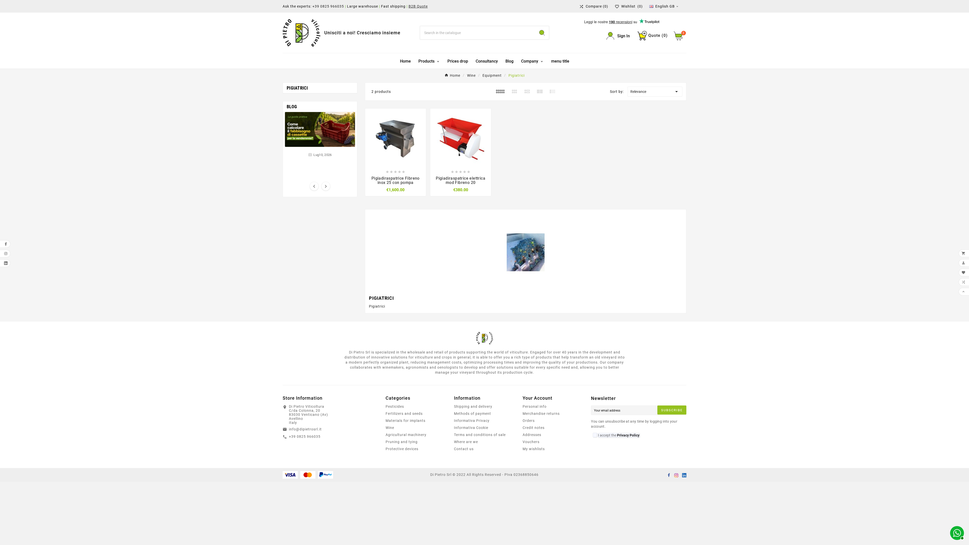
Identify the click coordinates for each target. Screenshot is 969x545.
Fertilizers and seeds (404, 414)
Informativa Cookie (471, 428)
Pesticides (395, 406)
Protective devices (402, 449)
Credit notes (534, 428)
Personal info (535, 406)
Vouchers (531, 442)
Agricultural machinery (406, 435)
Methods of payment (472, 414)
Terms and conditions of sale (480, 435)
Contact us (464, 449)
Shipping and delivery (473, 406)
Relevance (655, 92)
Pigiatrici (297, 88)
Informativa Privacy (472, 421)
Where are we (466, 442)
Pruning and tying (402, 442)
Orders (529, 421)
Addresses (532, 435)
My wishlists (534, 449)
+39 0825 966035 (328, 6)
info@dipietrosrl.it (305, 429)
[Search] (542, 33)
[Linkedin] (684, 475)
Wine (390, 428)
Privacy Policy (628, 435)
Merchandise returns (541, 414)
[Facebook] (669, 475)
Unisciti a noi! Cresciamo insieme (362, 32)
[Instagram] (676, 475)
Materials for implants (405, 421)
